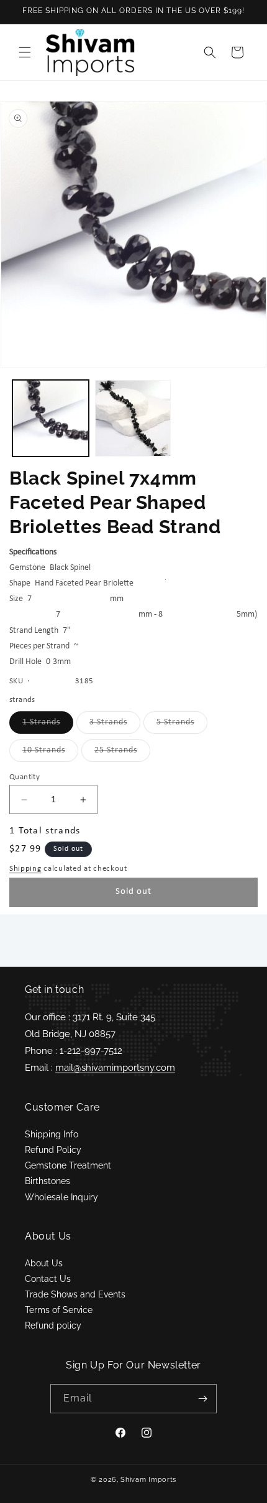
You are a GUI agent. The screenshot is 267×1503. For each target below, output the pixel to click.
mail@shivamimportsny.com (115, 1067)
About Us (44, 1263)
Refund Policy (53, 1150)
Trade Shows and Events (75, 1294)
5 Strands (181, 725)
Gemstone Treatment (68, 1165)
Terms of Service (59, 1310)
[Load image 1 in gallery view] (50, 418)
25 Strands (122, 753)
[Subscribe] (202, 1398)
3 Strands (114, 725)
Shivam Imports (148, 1480)
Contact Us (48, 1279)
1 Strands (47, 725)
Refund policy (53, 1325)
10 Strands (50, 753)
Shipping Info (51, 1134)
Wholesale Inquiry (61, 1197)
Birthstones (47, 1181)
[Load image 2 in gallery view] (133, 418)
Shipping (25, 869)
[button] (24, 52)
